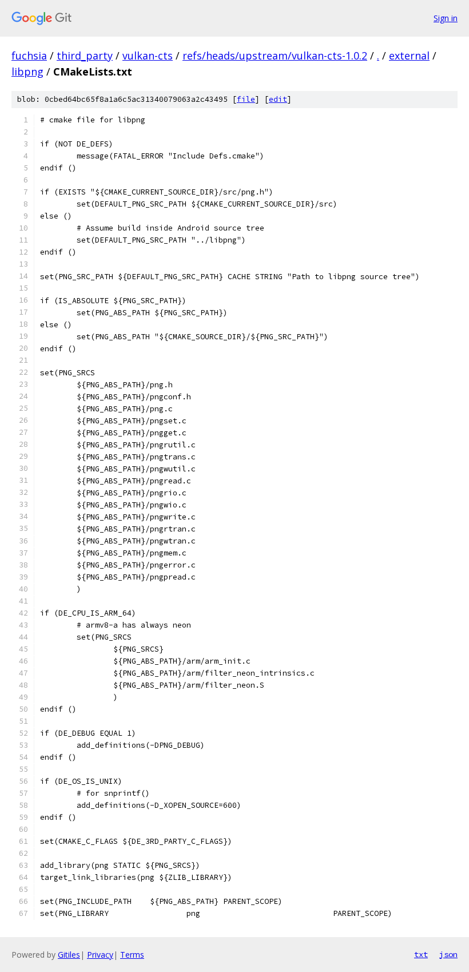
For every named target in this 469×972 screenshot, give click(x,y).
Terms (132, 954)
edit (278, 99)
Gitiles (69, 954)
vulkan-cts (147, 55)
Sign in (446, 18)
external (409, 55)
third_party (85, 55)
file (246, 99)
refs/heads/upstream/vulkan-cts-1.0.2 (274, 55)
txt (421, 954)
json (448, 954)
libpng (27, 71)
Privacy (100, 954)
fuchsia (29, 55)
